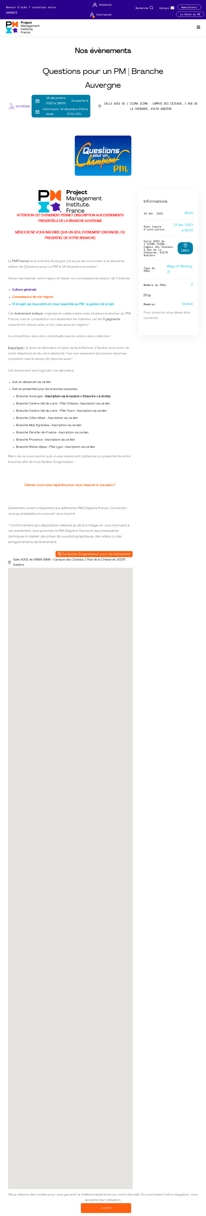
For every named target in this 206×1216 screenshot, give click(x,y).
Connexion (105, 4)
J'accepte (106, 1208)
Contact (165, 7)
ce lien (46, 382)
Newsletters (189, 7)
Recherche (143, 7)
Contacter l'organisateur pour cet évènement (95, 554)
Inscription (104, 14)
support (11, 12)
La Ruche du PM (190, 14)
